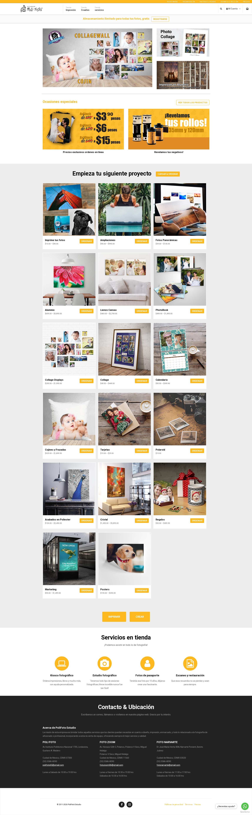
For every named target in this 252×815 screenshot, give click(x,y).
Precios (246, 2)
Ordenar (86, 241)
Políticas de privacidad (174, 805)
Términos (189, 805)
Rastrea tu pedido (207, 2)
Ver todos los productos (192, 102)
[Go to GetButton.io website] (245, 812)
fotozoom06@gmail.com (111, 765)
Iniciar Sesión (188, 2)
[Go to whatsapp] (245, 806)
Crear (140, 616)
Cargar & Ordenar (168, 174)
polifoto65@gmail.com (53, 765)
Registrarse (172, 2)
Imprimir (114, 616)
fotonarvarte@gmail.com (168, 765)
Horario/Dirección (229, 2)
